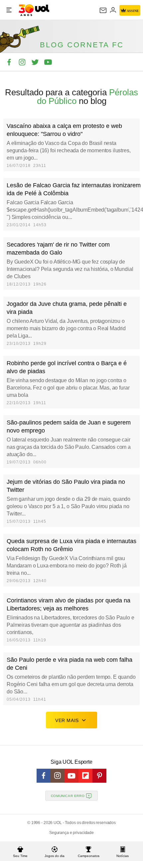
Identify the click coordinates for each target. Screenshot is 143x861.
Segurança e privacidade (71, 832)
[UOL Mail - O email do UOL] (103, 10)
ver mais (67, 720)
